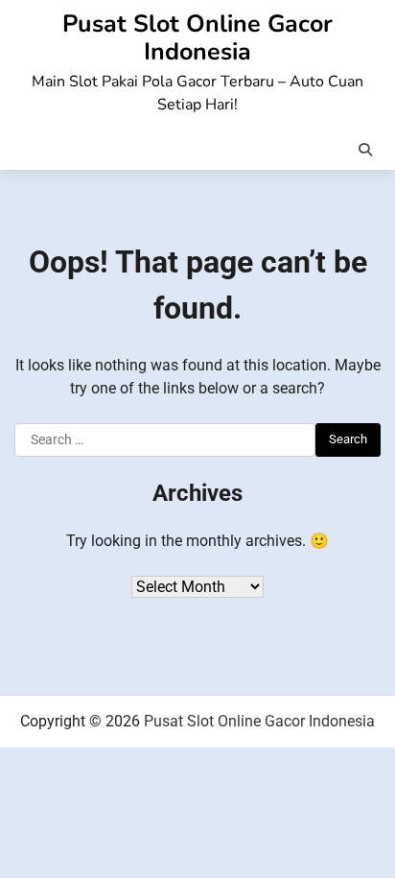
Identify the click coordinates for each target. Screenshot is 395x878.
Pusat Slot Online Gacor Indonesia (197, 38)
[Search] (365, 149)
